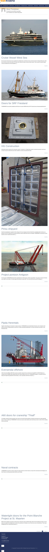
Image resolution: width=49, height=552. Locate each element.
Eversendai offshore (12, 369)
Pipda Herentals (10, 322)
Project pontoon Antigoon (14, 274)
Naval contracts (9, 467)
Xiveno (36, 548)
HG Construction (10, 146)
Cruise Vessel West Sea (14, 57)
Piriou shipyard (9, 228)
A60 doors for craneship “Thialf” (18, 415)
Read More (46, 281)
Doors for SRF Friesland (14, 103)
